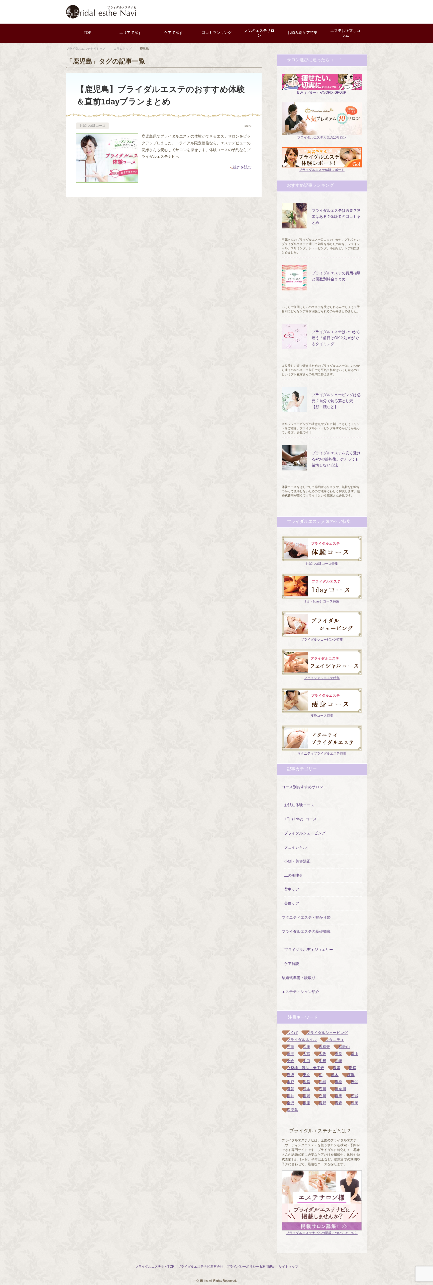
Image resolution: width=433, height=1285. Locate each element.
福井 (290, 1096)
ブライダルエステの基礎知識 (306, 931)
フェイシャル (295, 847)
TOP (87, 32)
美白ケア (291, 903)
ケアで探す (173, 32)
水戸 (290, 1082)
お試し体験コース (92, 126)
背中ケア (291, 889)
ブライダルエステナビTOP (154, 1266)
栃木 (335, 1075)
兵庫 (306, 1047)
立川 (322, 1096)
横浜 (351, 1075)
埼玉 (290, 1054)
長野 (322, 1103)
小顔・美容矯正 (297, 861)
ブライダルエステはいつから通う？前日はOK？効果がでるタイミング (336, 338)
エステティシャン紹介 (300, 992)
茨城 (354, 1096)
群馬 (338, 1096)
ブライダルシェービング (305, 833)
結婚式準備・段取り (298, 977)
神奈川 (340, 1089)
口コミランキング (216, 32)
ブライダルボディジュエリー (308, 949)
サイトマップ (288, 1266)
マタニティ (334, 1039)
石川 (322, 1089)
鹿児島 (292, 1110)
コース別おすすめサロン (302, 787)
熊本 (306, 1089)
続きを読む (242, 167)
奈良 (338, 1054)
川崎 (338, 1061)
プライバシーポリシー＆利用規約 (251, 1266)
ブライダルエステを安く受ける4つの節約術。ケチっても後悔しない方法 (336, 459)
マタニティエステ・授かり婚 (306, 917)
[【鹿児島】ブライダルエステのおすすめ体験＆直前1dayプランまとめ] (107, 179)
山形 (322, 1061)
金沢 (290, 1103)
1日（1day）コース (300, 819)
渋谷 (354, 1082)
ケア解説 (291, 963)
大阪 (322, 1054)
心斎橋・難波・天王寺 (305, 1068)
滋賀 (290, 1089)
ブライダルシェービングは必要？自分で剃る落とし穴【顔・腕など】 (336, 401)
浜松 (338, 1082)
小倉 (290, 1061)
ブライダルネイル (302, 1039)
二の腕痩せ (293, 875)
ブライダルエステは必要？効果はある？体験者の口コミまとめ (336, 216)
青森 (338, 1103)
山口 (306, 1061)
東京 (306, 1075)
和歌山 (344, 1047)
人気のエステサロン (259, 32)
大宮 (306, 1054)
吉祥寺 (324, 1047)
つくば (292, 1032)
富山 (354, 1054)
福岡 (306, 1096)
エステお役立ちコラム (345, 32)
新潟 (290, 1075)
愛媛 (336, 1068)
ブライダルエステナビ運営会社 (200, 1266)
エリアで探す (130, 32)
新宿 (352, 1068)
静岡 (354, 1103)
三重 (290, 1047)
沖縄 (322, 1082)
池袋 (306, 1082)
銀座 (306, 1103)
